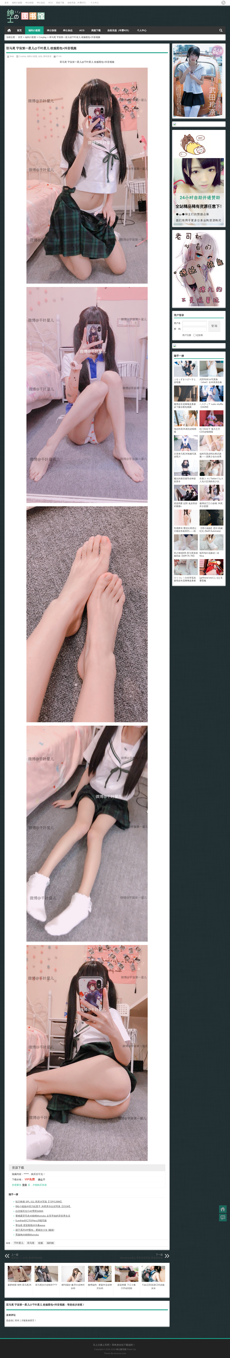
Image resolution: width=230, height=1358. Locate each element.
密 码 (177, 329)
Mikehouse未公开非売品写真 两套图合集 (141, 1257)
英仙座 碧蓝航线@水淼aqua (30, 1225)
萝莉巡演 (47, 56)
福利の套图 (17, 3)
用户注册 (186, 335)
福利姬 (50, 1243)
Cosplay (43, 37)
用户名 (177, 323)
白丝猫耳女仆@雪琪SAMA (29, 1211)
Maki (12, 56)
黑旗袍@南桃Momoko (27, 1234)
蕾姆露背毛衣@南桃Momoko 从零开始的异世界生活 (42, 1215)
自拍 (40, 56)
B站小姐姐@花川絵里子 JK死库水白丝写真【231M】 (43, 1206)
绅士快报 (29, 3)
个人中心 (95, 3)
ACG (50, 3)
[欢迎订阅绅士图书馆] (223, 3)
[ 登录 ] (17, 1320)
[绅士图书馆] (26, 10)
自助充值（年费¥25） (77, 3)
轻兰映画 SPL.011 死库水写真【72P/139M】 (39, 1201)
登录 (24, 1185)
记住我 (199, 335)
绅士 (40, 1179)
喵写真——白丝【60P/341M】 (27, 1257)
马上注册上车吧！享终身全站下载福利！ (114, 1344)
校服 (40, 1243)
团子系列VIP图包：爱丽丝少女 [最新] (34, 1230)
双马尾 (30, 1243)
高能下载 (60, 3)
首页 (7, 3)
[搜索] (220, 30)
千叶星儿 (18, 1243)
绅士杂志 (41, 3)
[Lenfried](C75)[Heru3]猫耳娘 (31, 1220)
